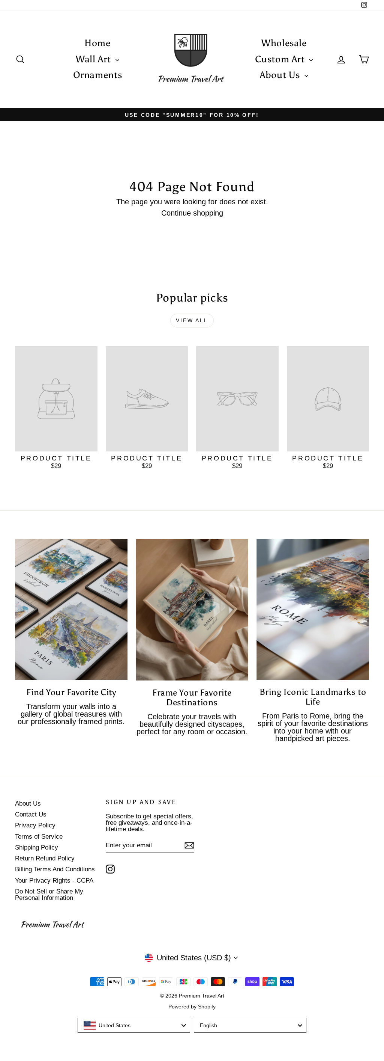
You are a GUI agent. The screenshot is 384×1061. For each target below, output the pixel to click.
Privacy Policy (35, 825)
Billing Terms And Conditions (55, 869)
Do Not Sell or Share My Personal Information (49, 894)
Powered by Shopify (192, 1007)
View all (192, 320)
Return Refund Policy (45, 858)
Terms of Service (39, 836)
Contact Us (30, 814)
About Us (281, 75)
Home (97, 43)
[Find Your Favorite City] (71, 609)
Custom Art (281, 59)
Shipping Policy (36, 847)
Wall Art (95, 59)
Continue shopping (192, 213)
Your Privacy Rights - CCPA (54, 880)
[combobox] (134, 1025)
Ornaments (97, 75)
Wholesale (284, 43)
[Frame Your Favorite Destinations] (192, 610)
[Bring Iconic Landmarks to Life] (312, 609)
